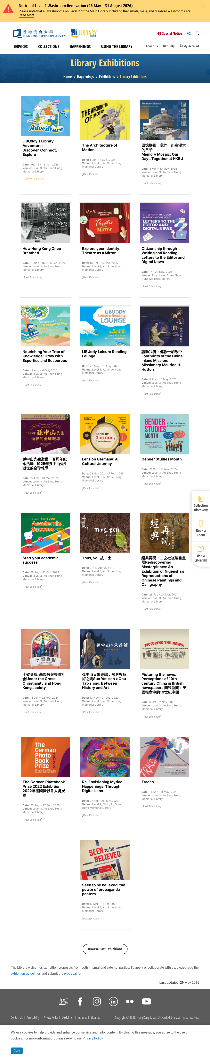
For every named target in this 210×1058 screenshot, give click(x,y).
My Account (191, 46)
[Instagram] (96, 1002)
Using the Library (116, 46)
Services (21, 46)
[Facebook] (80, 1002)
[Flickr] (130, 1002)
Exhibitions (107, 77)
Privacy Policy (50, 1017)
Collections (48, 46)
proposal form (74, 973)
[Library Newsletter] (63, 1002)
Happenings (80, 46)
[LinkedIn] (113, 1002)
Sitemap (95, 1017)
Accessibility (33, 1017)
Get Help (169, 46)
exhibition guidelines (26, 973)
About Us (152, 46)
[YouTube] (146, 1002)
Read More (26, 15)
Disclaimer (68, 1017)
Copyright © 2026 (125, 1017)
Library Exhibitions (133, 77)
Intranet (82, 1017)
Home (67, 77)
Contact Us (17, 1017)
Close (17, 1050)
